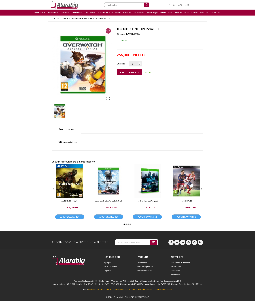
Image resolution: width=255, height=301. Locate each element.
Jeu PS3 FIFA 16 (186, 201)
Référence (121, 34)
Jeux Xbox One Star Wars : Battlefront (108, 201)
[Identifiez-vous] (174, 5)
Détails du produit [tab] (67, 129)
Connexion (175, 270)
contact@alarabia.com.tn (142, 289)
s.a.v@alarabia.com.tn (121, 289)
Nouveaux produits (145, 266)
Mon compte (176, 274)
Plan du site (176, 266)
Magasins (108, 270)
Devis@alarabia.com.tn (163, 289)
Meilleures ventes (144, 270)
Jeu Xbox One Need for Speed (147, 201)
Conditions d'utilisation (180, 262)
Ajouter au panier (129, 72)
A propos (107, 262)
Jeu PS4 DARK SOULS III (69, 201)
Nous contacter (110, 266)
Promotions (142, 262)
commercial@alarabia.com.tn (99, 289)
